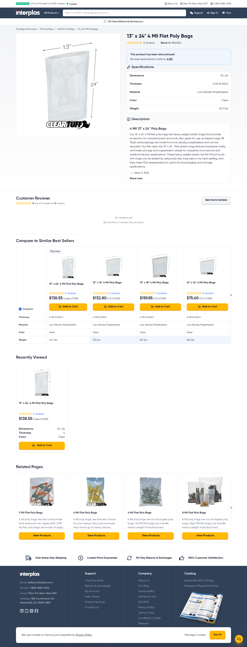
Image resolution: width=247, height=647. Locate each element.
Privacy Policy (146, 607)
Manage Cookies (195, 635)
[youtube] (26, 611)
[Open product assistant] (239, 639)
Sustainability (146, 591)
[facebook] (36, 611)
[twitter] (31, 611)
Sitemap (143, 623)
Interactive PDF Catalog (199, 580)
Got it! (217, 634)
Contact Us (92, 607)
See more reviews (216, 200)
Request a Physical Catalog (201, 586)
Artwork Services (95, 602)
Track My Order (94, 580)
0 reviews (70, 293)
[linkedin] (22, 611)
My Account (92, 591)
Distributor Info (147, 596)
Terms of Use (146, 613)
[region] (68, 85)
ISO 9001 (143, 602)
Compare (28, 309)
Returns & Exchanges (97, 586)
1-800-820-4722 (39, 588)
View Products (42, 535)
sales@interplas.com (40, 582)
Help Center (92, 596)
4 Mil (170, 59)
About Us (144, 580)
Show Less (136, 178)
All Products (50, 13)
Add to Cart (70, 306)
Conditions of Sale (149, 618)
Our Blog (143, 586)
